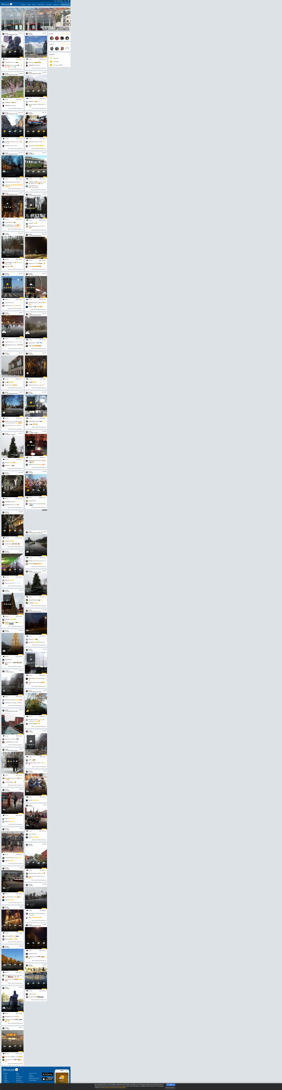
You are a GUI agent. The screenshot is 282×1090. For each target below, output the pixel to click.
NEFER (7, 622)
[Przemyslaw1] (67, 38)
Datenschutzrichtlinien (34, 1078)
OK (171, 1085)
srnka (6, 979)
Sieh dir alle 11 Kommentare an (39, 920)
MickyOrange (32, 460)
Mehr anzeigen (66, 33)
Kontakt (30, 1075)
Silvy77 (7, 659)
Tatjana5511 (8, 975)
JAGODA (31, 302)
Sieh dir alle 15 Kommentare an (15, 1023)
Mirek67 (7, 145)
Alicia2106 (7, 501)
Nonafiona (7, 504)
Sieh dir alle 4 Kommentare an (16, 902)
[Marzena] (52, 48)
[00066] (57, 38)
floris (6, 1056)
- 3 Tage (5, 1076)
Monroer (7, 939)
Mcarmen (7, 465)
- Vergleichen (6, 1082)
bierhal (6, 33)
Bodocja (7, 739)
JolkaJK (30, 682)
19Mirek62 (7, 105)
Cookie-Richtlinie (122, 1087)
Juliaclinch (31, 994)
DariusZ (7, 860)
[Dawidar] (67, 48)
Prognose (23, 4)
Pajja (6, 818)
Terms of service (32, 1073)
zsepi (6, 185)
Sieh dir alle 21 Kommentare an (15, 348)
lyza (6, 262)
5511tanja (31, 141)
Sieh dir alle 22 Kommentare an (15, 229)
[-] (62, 48)
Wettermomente (65, 4)
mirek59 (31, 953)
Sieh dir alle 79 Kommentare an (38, 189)
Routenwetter (41, 4)
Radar (28, 4)
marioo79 (7, 857)
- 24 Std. (5, 1075)
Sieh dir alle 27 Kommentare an (38, 566)
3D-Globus (49, 4)
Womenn (31, 104)
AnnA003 (7, 1016)
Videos (34, 4)
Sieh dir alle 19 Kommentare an (15, 188)
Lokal (67, 28)
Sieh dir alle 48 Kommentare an (38, 309)
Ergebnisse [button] (52, 54)
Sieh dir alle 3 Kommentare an (16, 863)
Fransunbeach (8, 182)
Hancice (7, 341)
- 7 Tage (5, 1078)
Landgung (7, 1019)
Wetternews (56, 4)
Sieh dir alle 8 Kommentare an (16, 108)
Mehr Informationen (170, 1087)
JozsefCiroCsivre (9, 896)
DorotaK (7, 778)
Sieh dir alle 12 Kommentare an (15, 468)
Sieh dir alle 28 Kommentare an (38, 880)
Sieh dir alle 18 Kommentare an (15, 269)
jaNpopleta (8, 344)
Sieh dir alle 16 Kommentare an (15, 666)
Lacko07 (31, 223)
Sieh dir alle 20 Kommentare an (15, 546)
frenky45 (31, 182)
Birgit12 (7, 65)
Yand (30, 263)
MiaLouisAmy (32, 678)
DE (65, 1)
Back (6, 28)
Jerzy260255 (8, 742)
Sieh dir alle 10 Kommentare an (15, 69)
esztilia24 (31, 602)
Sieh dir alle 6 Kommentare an (16, 824)
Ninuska (31, 560)
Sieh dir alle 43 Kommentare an (39, 467)
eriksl (6, 302)
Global (61, 28)
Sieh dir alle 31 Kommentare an (15, 429)
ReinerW (7, 266)
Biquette (7, 462)
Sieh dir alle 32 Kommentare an (15, 586)
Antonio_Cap (8, 425)
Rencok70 (7, 225)
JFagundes (8, 702)
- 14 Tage (5, 1080)
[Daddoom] (52, 38)
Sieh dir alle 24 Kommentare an (15, 308)
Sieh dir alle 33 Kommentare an (39, 605)
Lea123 (7, 305)
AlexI (30, 62)
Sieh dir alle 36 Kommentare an (38, 230)
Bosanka (7, 541)
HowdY (7, 421)
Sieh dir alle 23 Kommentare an (15, 1063)
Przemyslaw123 (9, 782)
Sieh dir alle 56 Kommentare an (15, 507)
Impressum (31, 1076)
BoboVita (31, 913)
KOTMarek (7, 102)
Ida (6, 382)
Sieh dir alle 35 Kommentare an (15, 148)
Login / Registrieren (58, 1)
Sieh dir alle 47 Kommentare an (15, 983)
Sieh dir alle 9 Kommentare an (39, 427)
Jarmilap (7, 141)
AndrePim (7, 619)
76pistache (8, 62)
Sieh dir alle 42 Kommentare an (38, 999)
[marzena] (57, 48)
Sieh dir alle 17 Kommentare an (15, 941)
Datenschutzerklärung (110, 1087)
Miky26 (30, 306)
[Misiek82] (62, 38)
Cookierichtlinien (33, 1080)
